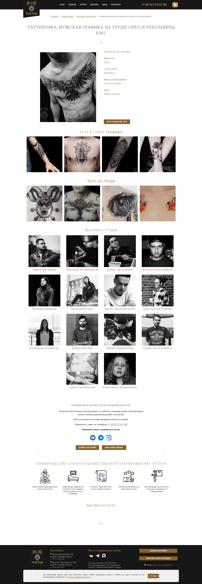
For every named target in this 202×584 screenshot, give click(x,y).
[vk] (93, 438)
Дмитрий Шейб (44, 270)
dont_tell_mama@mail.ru (162, 565)
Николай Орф (82, 348)
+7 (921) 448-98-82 (57, 567)
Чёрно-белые (112, 94)
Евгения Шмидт (44, 309)
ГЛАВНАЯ (54, 16)
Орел (107, 62)
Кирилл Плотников (157, 270)
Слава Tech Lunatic (158, 348)
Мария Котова (82, 309)
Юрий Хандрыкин (119, 348)
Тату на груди (112, 83)
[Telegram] (98, 556)
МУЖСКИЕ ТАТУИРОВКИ (86, 16)
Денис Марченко (120, 270)
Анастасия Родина (157, 309)
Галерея (72, 5)
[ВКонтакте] (91, 556)
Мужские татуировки (117, 52)
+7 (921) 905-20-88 (57, 559)
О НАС (62, 5)
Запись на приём (87, 447)
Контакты (116, 5)
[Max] (109, 438)
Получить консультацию (158, 558)
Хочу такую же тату (117, 122)
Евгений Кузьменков (82, 270)
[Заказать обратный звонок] (175, 4)
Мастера (94, 5)
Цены (104, 5)
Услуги (83, 5)
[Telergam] (101, 438)
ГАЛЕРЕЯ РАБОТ (67, 16)
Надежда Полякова (44, 348)
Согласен (153, 576)
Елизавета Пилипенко (120, 387)
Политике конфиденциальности (78, 577)
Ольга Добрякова (82, 387)
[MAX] (104, 556)
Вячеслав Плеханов (120, 309)
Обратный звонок (114, 447)
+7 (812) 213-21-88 (154, 4)
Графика (109, 73)
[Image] (44, 154)
